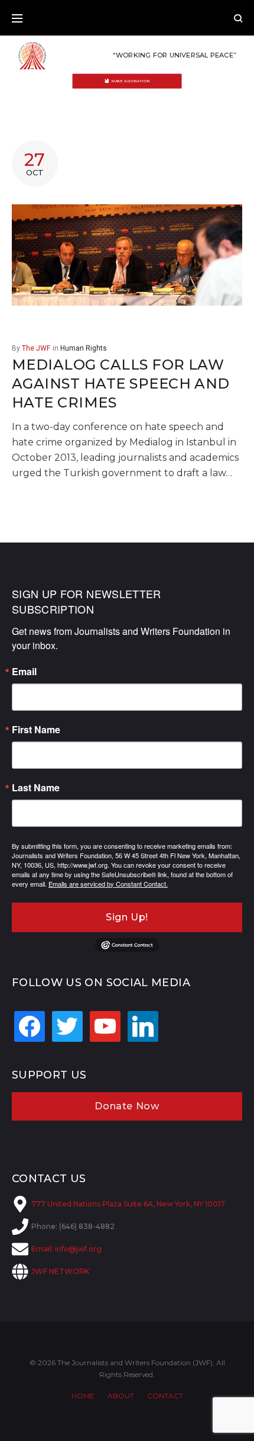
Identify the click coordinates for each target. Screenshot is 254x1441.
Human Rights (83, 348)
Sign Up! (127, 917)
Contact (165, 1395)
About (121, 1395)
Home (83, 1395)
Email (24, 671)
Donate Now (127, 1106)
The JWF (36, 348)
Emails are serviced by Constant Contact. (108, 883)
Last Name (36, 787)
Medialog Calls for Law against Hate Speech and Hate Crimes (121, 384)
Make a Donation (131, 81)
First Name (36, 729)
